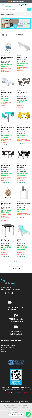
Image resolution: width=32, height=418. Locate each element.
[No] (29, 410)
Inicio (2, 14)
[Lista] (6, 35)
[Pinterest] (9, 293)
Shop (7, 14)
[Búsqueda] (29, 9)
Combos (3, 125)
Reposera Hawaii (22, 241)
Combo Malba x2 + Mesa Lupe (7, 166)
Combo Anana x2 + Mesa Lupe (7, 128)
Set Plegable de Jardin (22, 93)
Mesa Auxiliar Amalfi (24, 203)
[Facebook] (2, 293)
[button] (19, 5)
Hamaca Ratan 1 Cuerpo (6, 204)
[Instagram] (5, 293)
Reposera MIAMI (6, 92)
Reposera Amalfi (22, 57)
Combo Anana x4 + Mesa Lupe (23, 128)
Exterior (3, 55)
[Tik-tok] (12, 293)
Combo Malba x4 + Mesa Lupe (23, 166)
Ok (16, 415)
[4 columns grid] (2, 35)
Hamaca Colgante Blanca (7, 58)
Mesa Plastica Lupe (7, 241)
